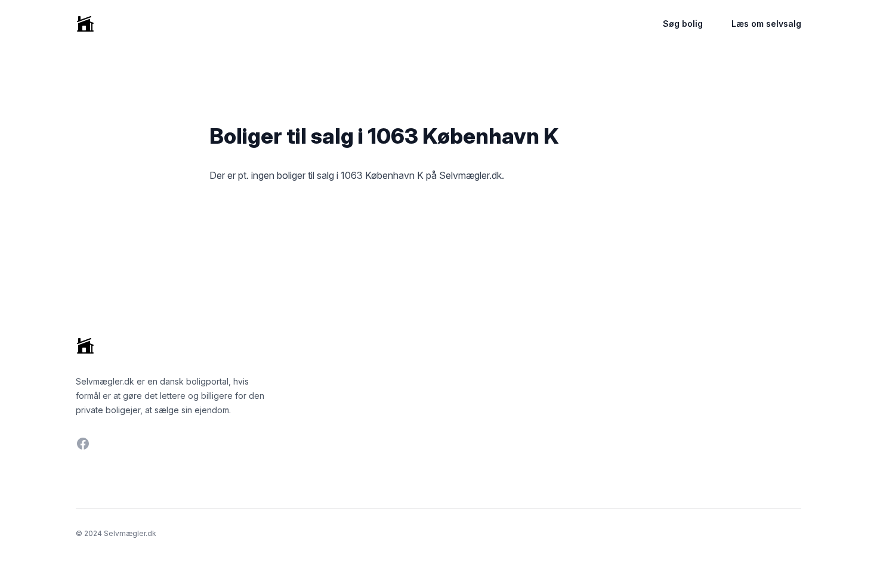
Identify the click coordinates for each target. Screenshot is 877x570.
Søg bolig (683, 23)
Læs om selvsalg (766, 23)
